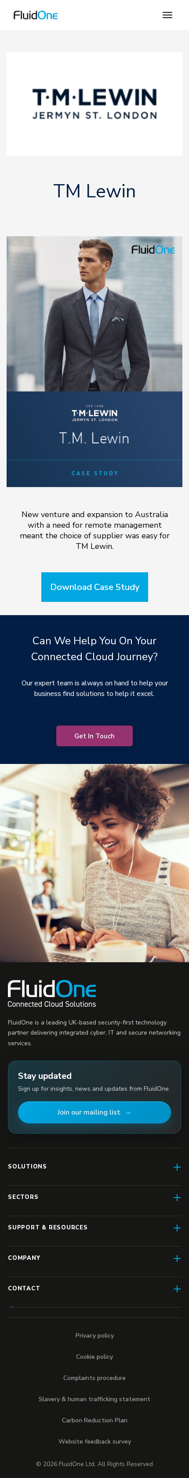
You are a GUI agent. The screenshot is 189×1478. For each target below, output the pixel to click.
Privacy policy (95, 1335)
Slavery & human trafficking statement (94, 1399)
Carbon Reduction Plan (94, 1420)
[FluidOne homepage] (52, 993)
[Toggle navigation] (167, 15)
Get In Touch (94, 736)
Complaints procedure (94, 1378)
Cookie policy (94, 1357)
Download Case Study (94, 587)
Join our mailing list (89, 1112)
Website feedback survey (94, 1441)
